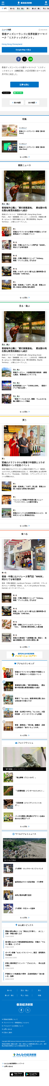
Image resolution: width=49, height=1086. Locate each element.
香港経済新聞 (24, 3)
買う (28, 8)
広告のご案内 (7, 1032)
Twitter (27, 1010)
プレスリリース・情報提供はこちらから (16, 1022)
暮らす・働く (36, 8)
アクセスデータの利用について (13, 1026)
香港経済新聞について (10, 1019)
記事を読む (24, 84)
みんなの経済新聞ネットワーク (24, 1055)
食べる (12, 8)
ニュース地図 (6, 29)
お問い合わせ (7, 1029)
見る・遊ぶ (20, 8)
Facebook (21, 1010)
